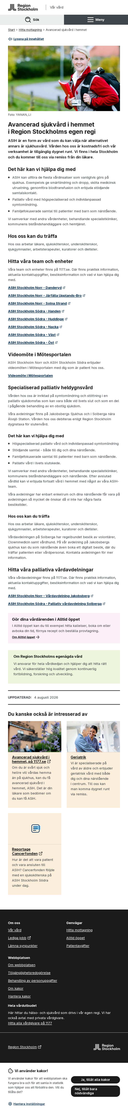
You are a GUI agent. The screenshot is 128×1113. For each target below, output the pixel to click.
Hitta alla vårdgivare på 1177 (30, 1023)
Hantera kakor (19, 996)
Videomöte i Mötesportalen (30, 376)
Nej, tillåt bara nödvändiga (86, 1091)
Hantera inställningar (29, 1104)
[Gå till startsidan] (23, 7)
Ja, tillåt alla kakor (95, 1080)
